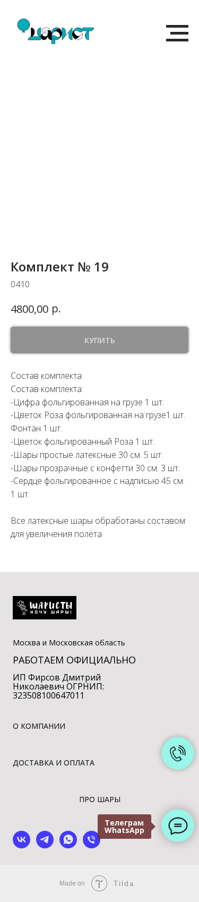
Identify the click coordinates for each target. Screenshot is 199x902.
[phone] (91, 845)
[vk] (21, 845)
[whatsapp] (68, 845)
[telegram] (45, 845)
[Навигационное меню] (177, 33)
